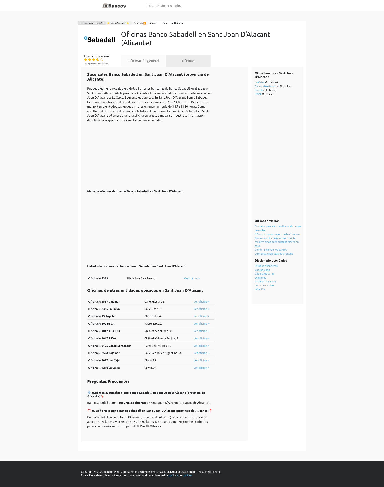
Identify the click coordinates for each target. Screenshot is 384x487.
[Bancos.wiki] (114, 6)
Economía (260, 277)
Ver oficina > (192, 278)
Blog (178, 5)
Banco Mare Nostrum (267, 86)
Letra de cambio (264, 285)
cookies (187, 475)
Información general (143, 61)
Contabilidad (262, 269)
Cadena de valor (264, 273)
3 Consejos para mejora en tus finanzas (277, 234)
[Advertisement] (151, 154)
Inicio (149, 5)
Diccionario (164, 5)
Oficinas (188, 61)
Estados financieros (266, 265)
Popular (259, 90)
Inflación (260, 289)
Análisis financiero (265, 281)
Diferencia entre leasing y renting (274, 253)
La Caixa (260, 82)
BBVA (258, 94)
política (173, 475)
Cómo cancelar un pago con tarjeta (275, 238)
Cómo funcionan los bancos (271, 249)
